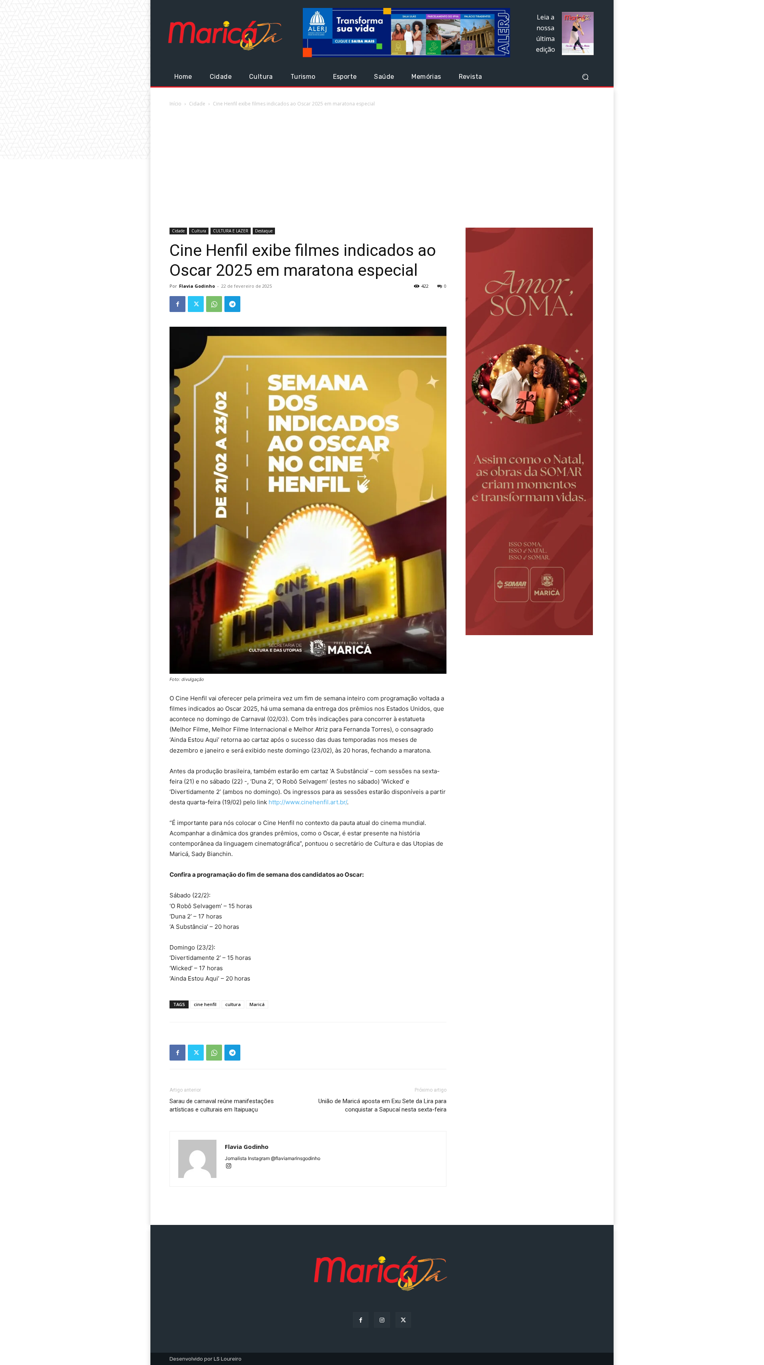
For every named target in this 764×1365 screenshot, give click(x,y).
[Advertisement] (382, 168)
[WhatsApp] (214, 304)
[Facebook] (177, 304)
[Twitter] (196, 304)
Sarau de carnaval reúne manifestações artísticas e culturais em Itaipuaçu (222, 1105)
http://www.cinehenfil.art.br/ (308, 802)
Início (175, 103)
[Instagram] (231, 1167)
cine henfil (205, 1004)
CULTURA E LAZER (230, 231)
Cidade (197, 103)
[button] (585, 77)
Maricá (257, 1004)
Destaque (264, 231)
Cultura (198, 231)
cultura (233, 1004)
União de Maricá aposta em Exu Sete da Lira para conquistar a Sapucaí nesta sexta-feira (382, 1105)
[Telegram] (232, 304)
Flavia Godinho (197, 286)
